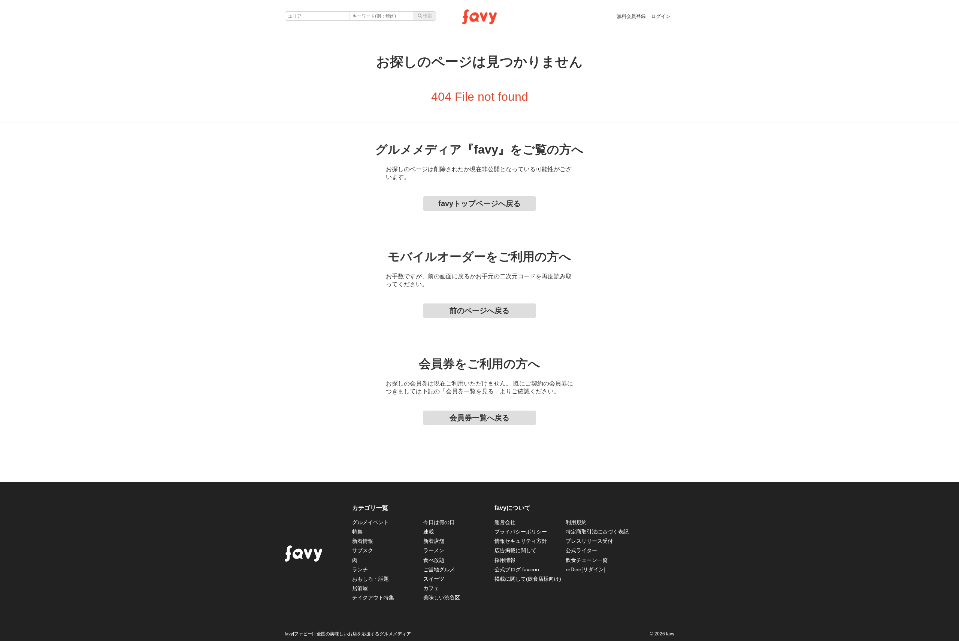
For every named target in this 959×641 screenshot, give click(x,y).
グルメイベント (370, 522)
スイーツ (433, 579)
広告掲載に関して (515, 550)
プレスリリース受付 (589, 541)
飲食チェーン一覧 (587, 560)
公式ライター (581, 550)
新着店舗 (433, 541)
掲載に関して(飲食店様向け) (527, 579)
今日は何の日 (439, 522)
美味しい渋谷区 (441, 598)
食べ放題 (433, 560)
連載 (428, 532)
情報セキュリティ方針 (520, 541)
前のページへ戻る (479, 310)
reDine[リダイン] (585, 569)
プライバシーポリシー (520, 532)
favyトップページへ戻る (479, 203)
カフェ (431, 588)
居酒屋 (360, 588)
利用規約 (576, 522)
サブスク (362, 550)
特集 (357, 532)
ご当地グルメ (439, 569)
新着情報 (362, 541)
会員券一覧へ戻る (479, 418)
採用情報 (504, 560)
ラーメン (433, 550)
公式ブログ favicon (516, 569)
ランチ (360, 569)
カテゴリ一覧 (370, 508)
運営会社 (504, 522)
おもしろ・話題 (370, 579)
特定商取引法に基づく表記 (597, 532)
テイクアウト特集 (373, 598)
